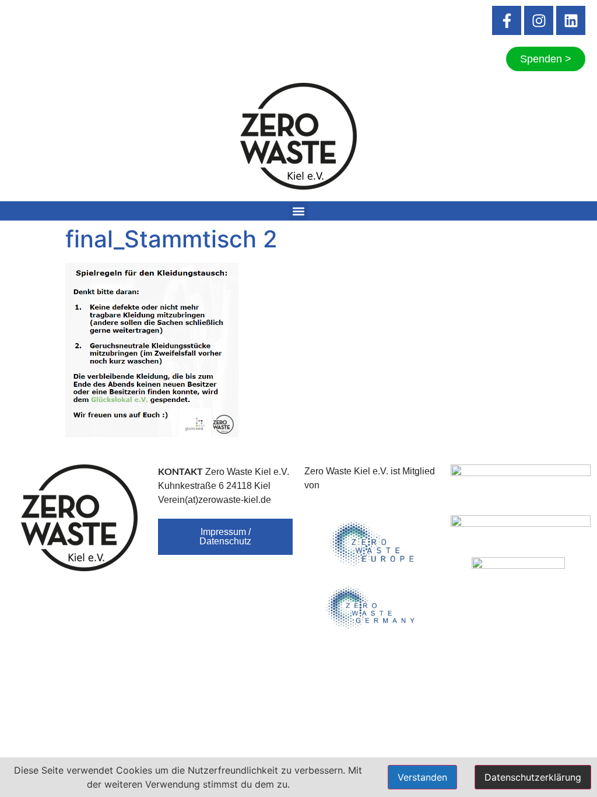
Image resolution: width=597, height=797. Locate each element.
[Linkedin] (570, 20)
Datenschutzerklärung (532, 777)
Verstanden (422, 777)
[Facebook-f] (506, 20)
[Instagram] (538, 20)
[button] (298, 211)
